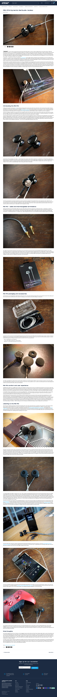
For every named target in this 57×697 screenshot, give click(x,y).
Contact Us (53, 0)
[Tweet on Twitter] (11, 46)
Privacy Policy (17, 689)
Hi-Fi (26, 683)
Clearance (27, 691)
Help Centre (17, 685)
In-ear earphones (12, 645)
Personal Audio (4, 6)
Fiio (8, 645)
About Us (16, 682)
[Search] (13, 3)
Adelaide (5, 694)
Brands (10, 6)
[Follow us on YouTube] (50, 0)
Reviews (16, 690)
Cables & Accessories (28, 6)
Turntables (21, 6)
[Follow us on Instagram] (49, 0)
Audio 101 (35, 6)
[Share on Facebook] (7, 46)
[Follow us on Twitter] (48, 0)
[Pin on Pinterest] (9, 46)
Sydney (4, 692)
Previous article (7, 652)
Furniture (27, 690)
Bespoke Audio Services (19, 686)
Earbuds (6, 645)
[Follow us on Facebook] (36, 685)
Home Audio (15, 6)
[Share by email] (12, 46)
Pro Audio (27, 686)
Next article (51, 652)
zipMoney (16, 691)
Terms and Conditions (18, 687)
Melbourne (5, 691)
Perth (4, 693)
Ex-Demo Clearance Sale (43, 6)
